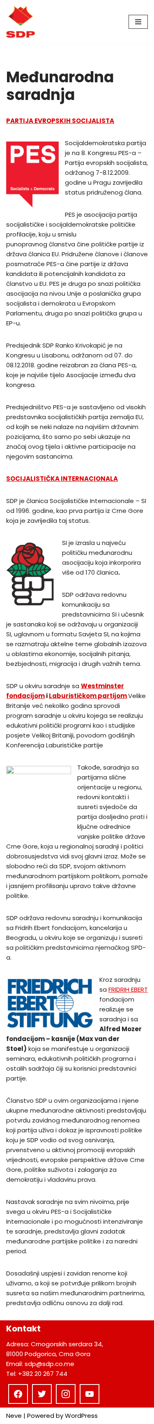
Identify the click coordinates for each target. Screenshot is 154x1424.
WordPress (81, 1415)
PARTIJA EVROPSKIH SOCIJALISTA (60, 120)
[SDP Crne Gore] (20, 22)
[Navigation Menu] (138, 22)
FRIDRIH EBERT (128, 989)
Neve (14, 1415)
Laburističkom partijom (88, 695)
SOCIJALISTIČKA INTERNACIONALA (62, 478)
